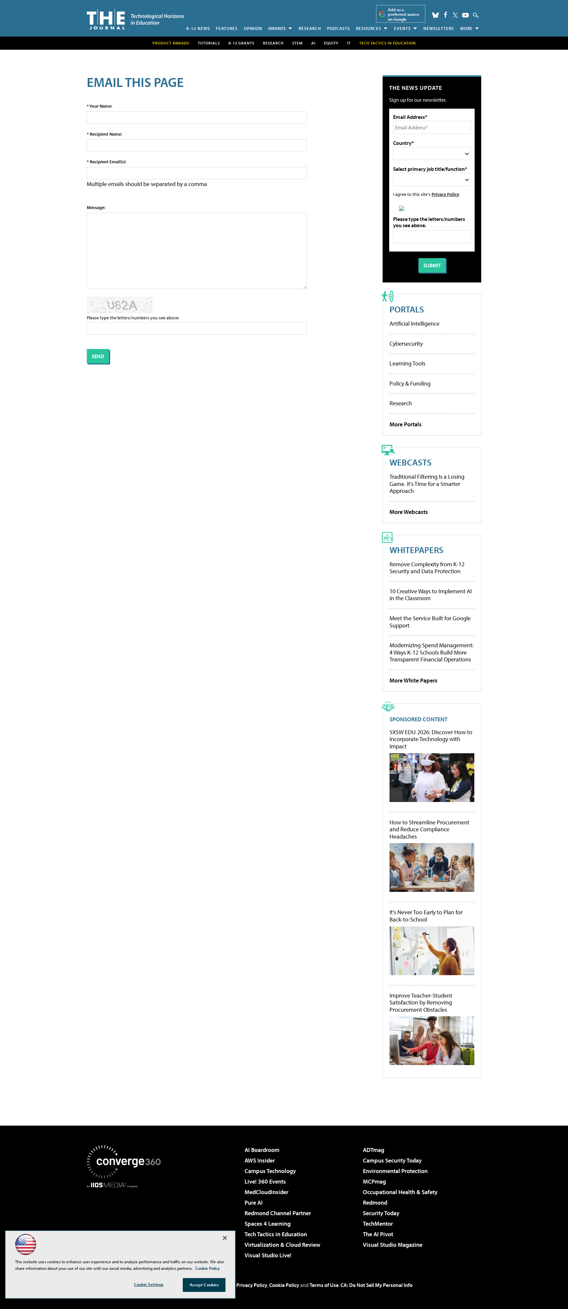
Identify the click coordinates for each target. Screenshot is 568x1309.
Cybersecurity (406, 343)
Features (227, 28)
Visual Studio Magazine (392, 1244)
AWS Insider (260, 1160)
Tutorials (209, 42)
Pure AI (254, 1202)
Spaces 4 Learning (268, 1223)
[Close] (225, 1238)
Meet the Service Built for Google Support (430, 621)
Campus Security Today (392, 1160)
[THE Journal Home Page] (135, 19)
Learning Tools (407, 363)
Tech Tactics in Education (276, 1234)
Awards (277, 28)
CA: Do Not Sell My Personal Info (377, 1285)
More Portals (406, 424)
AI (313, 42)
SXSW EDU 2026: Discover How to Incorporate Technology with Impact (431, 739)
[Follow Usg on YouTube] (465, 15)
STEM (297, 42)
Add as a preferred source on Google (403, 14)
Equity (331, 42)
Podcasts (338, 28)
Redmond (375, 1202)
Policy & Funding (410, 383)
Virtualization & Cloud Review (282, 1244)
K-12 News (198, 28)
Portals (407, 309)
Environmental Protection (395, 1171)
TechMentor (378, 1223)
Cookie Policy (284, 1285)
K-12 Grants (241, 42)
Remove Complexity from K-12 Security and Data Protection (427, 567)
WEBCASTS (411, 462)
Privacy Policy (445, 194)
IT (349, 42)
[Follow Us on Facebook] (445, 15)
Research (310, 28)
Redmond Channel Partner (278, 1213)
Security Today (381, 1213)
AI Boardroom (262, 1150)
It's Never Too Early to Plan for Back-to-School (426, 916)
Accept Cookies (204, 1284)
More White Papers (414, 680)
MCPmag (374, 1181)
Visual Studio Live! (268, 1255)
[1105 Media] (126, 1221)
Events (402, 28)
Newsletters (438, 28)
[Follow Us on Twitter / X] (455, 15)
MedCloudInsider (266, 1192)
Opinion (253, 28)
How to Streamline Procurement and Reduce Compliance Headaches (429, 829)
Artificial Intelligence (414, 323)
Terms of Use (324, 1285)
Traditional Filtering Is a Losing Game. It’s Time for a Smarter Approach (427, 483)
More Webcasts (409, 512)
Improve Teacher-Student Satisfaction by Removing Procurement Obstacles (421, 1002)
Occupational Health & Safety (400, 1192)
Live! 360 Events (265, 1181)
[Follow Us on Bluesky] (435, 15)
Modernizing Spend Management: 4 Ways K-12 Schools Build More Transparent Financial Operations (432, 652)
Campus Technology (270, 1171)
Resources (368, 28)
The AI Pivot (378, 1234)
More (466, 28)
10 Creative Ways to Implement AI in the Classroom (431, 594)
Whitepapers (416, 549)
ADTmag (373, 1150)
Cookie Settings (149, 1284)
